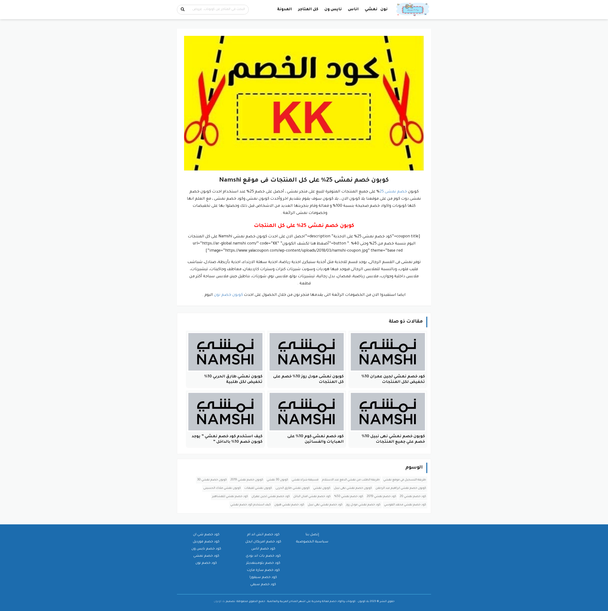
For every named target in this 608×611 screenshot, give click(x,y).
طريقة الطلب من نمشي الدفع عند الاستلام (351, 480)
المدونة (284, 9)
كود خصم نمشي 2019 (381, 496)
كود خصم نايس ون (206, 549)
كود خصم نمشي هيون (289, 505)
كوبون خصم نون (228, 295)
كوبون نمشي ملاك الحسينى (222, 488)
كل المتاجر (308, 9)
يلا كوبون (219, 601)
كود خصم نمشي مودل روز (363, 505)
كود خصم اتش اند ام (263, 535)
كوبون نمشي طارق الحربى (293, 488)
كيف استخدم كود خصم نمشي (250, 505)
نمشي (371, 9)
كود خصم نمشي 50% (348, 496)
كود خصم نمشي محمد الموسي (405, 505)
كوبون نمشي (321, 488)
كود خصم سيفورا (263, 577)
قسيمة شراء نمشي (305, 480)
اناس (353, 9)
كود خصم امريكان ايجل (263, 542)
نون (384, 9)
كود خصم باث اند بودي (263, 556)
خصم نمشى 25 (393, 192)
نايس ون (333, 9)
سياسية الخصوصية (312, 542)
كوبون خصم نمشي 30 (212, 480)
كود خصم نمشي (206, 556)
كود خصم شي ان (206, 535)
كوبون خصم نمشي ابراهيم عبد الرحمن (400, 488)
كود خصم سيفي (263, 585)
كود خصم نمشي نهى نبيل (325, 505)
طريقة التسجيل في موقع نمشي (404, 480)
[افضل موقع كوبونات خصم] (413, 9)
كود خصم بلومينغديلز (263, 563)
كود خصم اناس (263, 549)
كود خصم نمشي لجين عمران (271, 496)
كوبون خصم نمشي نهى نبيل (353, 488)
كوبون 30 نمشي (277, 480)
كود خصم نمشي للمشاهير (230, 496)
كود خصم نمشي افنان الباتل (312, 496)
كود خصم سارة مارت (263, 570)
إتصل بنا (312, 535)
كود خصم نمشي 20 (413, 496)
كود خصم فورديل (206, 542)
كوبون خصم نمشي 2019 (246, 480)
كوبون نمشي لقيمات (258, 488)
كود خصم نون (206, 563)
